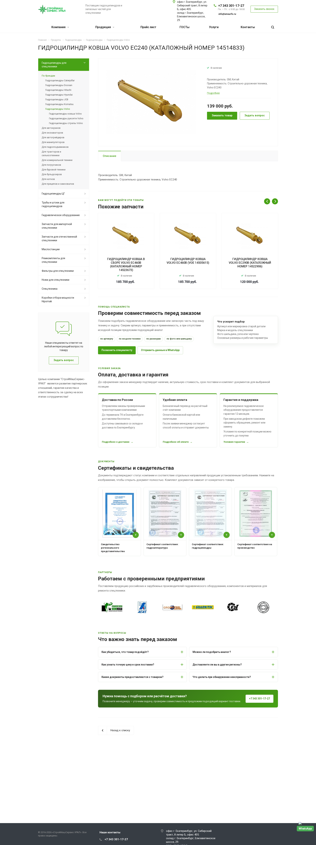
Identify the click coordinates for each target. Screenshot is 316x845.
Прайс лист (148, 27)
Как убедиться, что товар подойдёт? (125, 652)
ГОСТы (184, 27)
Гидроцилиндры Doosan (58, 85)
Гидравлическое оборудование (61, 215)
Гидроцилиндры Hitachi (58, 90)
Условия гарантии (234, 441)
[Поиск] (272, 27)
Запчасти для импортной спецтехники (57, 226)
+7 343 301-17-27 (231, 5)
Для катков (48, 179)
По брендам (48, 75)
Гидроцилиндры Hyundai (59, 94)
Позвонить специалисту (116, 350)
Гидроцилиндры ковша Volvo (65, 113)
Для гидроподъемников (55, 147)
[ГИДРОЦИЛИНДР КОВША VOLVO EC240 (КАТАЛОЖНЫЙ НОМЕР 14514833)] (151, 102)
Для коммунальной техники (57, 160)
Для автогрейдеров (53, 137)
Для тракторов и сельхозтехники (51, 153)
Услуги (214, 27)
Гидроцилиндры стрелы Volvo (66, 123)
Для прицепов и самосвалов (58, 183)
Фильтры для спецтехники (58, 270)
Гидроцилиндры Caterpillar (60, 80)
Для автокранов (51, 128)
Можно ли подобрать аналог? (212, 652)
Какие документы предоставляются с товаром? (132, 677)
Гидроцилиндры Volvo (57, 109)
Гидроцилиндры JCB (56, 99)
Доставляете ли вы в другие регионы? (217, 664)
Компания (58, 27)
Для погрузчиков (51, 164)
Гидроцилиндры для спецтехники (54, 64)
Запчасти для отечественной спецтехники (59, 238)
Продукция (103, 27)
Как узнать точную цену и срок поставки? (127, 664)
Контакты (248, 27)
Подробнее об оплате (176, 441)
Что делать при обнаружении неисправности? (222, 677)
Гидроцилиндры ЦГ (53, 193)
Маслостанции (51, 249)
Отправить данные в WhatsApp (160, 350)
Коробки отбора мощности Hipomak (58, 299)
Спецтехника (49, 288)
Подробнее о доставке (115, 441)
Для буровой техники (53, 169)
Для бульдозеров (52, 174)
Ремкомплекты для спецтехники (53, 260)
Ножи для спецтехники (55, 279)
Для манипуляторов (53, 142)
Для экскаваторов (52, 132)
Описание (109, 156)
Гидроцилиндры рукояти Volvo (66, 118)
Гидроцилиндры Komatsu (59, 104)
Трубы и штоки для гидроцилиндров (53, 204)
